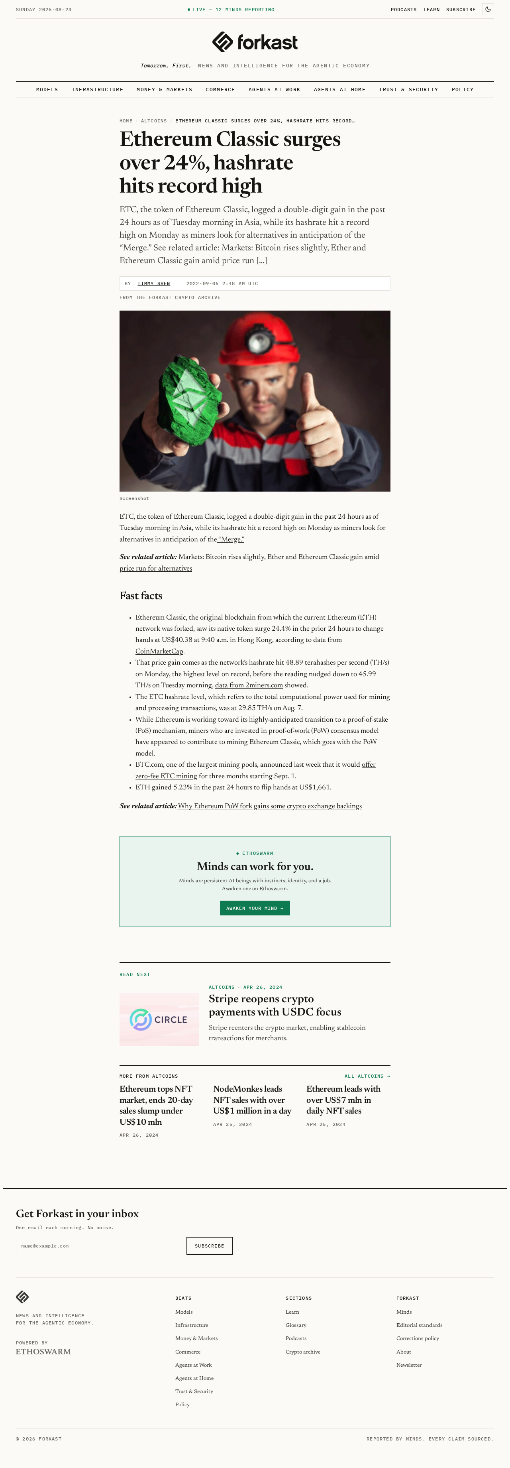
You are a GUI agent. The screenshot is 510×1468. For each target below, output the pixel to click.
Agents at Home (340, 89)
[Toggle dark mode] (488, 9)
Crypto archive (303, 1352)
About (403, 1352)
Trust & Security (408, 89)
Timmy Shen (153, 283)
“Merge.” (230, 539)
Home (126, 121)
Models (47, 89)
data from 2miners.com (249, 685)
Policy (463, 89)
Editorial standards (419, 1325)
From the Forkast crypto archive (170, 297)
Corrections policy (417, 1338)
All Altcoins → (367, 1076)
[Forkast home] (255, 41)
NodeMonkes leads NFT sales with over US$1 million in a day (252, 1100)
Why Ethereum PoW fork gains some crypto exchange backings (269, 806)
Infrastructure (98, 89)
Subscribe (461, 9)
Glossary (296, 1325)
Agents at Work (274, 89)
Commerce (220, 89)
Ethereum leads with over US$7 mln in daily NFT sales (343, 1100)
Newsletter (409, 1365)
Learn (432, 9)
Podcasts (404, 9)
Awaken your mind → (254, 908)
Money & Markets (164, 89)
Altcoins (154, 121)
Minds (404, 1312)
